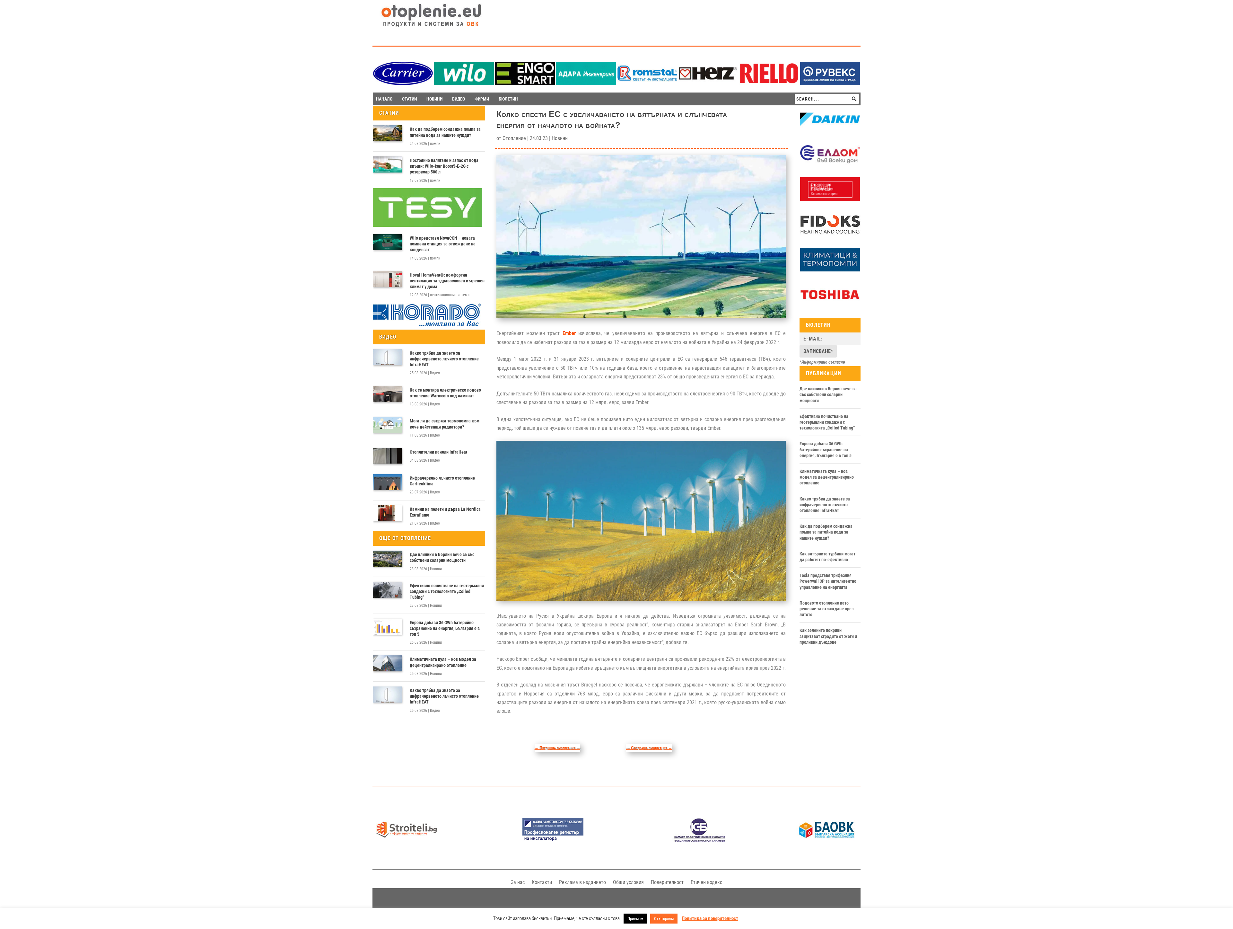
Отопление (514, 138)
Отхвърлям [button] (664, 918)
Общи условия (628, 882)
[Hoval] (830, 199)
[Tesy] (427, 225)
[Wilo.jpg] (464, 83)
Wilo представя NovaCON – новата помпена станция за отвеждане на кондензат (443, 243)
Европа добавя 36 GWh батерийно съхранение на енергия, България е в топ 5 (445, 628)
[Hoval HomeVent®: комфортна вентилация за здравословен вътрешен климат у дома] (387, 279)
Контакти (542, 882)
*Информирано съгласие (822, 362)
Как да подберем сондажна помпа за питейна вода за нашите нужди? (445, 132)
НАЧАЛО (384, 99)
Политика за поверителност (710, 918)
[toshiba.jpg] (830, 304)
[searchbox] (827, 99)
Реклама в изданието (582, 882)
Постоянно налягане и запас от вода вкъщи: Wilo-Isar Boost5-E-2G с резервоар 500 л (444, 166)
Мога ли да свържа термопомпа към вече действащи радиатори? (444, 423)
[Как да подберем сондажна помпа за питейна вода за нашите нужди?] (387, 133)
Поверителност (667, 882)
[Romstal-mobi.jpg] (647, 83)
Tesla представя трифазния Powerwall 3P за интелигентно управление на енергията (828, 581)
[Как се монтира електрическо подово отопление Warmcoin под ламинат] (387, 394)
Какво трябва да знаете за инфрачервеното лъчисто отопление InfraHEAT (444, 358)
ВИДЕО (458, 99)
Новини (436, 569)
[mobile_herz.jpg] (708, 83)
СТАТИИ (409, 99)
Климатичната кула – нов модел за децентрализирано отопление (443, 662)
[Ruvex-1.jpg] (830, 83)
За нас (518, 882)
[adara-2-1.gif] (586, 83)
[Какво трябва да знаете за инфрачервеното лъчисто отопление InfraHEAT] (387, 357)
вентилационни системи (449, 295)
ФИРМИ (482, 99)
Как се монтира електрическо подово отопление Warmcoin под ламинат (445, 392)
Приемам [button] (635, 918)
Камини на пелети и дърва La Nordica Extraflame (445, 512)
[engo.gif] (525, 83)
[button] (854, 99)
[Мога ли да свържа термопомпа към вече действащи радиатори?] (387, 425)
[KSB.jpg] (699, 840)
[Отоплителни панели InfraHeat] (387, 456)
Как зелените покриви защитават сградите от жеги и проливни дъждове (828, 636)
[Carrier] (403, 83)
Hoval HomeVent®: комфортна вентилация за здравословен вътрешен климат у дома (447, 280)
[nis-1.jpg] (552, 840)
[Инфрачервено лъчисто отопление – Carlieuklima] (387, 482)
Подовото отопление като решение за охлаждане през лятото (826, 608)
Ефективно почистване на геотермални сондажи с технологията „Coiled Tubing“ (447, 591)
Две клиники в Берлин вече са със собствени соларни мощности (442, 557)
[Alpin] (830, 269)
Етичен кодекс (706, 882)
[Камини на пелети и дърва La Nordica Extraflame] (387, 513)
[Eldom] (830, 164)
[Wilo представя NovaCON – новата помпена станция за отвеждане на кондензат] (387, 242)
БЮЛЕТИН (508, 99)
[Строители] (406, 840)
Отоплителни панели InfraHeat (438, 452)
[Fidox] (830, 234)
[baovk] (826, 840)
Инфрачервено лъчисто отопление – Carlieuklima (444, 480)
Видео (435, 373)
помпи (435, 143)
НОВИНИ (434, 99)
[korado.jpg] (427, 325)
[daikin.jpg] (830, 129)
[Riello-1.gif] (769, 83)
